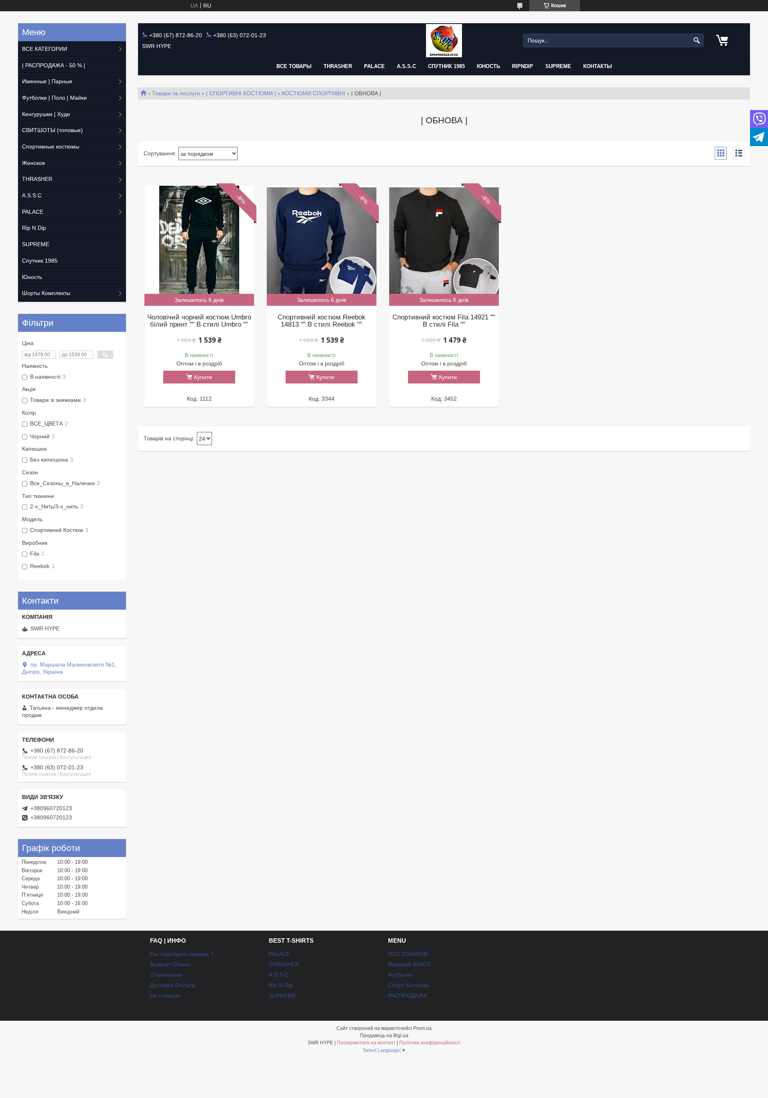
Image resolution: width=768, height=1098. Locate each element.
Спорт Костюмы (409, 985)
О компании (166, 975)
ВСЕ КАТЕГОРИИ (44, 49)
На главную (165, 995)
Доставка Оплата (172, 985)
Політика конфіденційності (429, 1043)
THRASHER (338, 66)
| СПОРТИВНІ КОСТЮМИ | (241, 93)
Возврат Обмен (170, 964)
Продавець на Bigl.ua (384, 1035)
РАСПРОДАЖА (407, 995)
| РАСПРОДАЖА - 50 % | (53, 65)
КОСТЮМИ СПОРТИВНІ (313, 93)
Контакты (597, 66)
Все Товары (294, 66)
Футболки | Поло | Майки (54, 97)
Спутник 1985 (446, 66)
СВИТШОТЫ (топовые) (52, 130)
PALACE (374, 66)
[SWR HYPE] (444, 41)
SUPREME (35, 244)
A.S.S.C (406, 66)
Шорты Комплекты (46, 293)
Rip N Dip (34, 228)
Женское (33, 163)
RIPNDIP (522, 66)
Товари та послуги (176, 93)
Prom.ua (422, 1028)
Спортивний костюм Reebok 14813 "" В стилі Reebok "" (322, 321)
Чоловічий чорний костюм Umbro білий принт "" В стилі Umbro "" (199, 321)
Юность (488, 66)
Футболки (400, 975)
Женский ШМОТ (409, 964)
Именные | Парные (47, 81)
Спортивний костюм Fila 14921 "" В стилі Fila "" (443, 321)
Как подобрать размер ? (182, 954)
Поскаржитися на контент (366, 1043)
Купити (203, 377)
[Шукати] (696, 40)
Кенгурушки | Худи (46, 114)
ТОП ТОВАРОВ (408, 954)
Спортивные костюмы (50, 146)
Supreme (558, 66)
